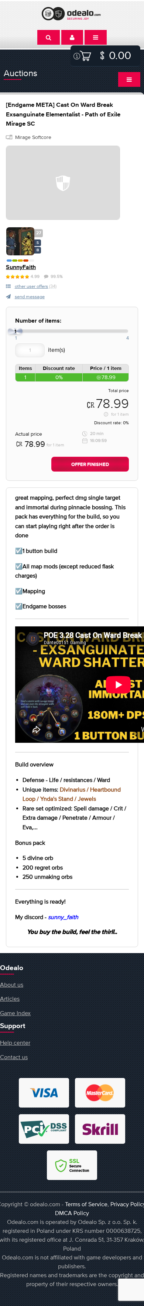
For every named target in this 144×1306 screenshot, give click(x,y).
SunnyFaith (21, 267)
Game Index (15, 1013)
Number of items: (38, 321)
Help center (15, 1042)
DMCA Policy (72, 1213)
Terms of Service (86, 1204)
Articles (10, 998)
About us (11, 984)
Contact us (14, 1057)
